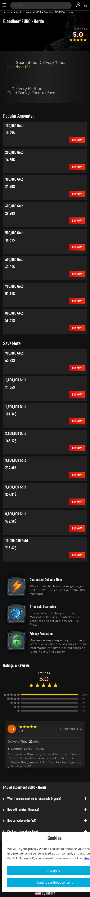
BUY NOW (77, 140)
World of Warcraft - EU (28, 12)
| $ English (48, 893)
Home (9, 12)
